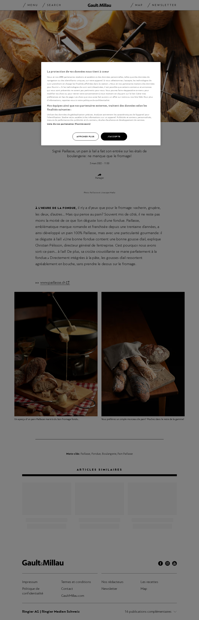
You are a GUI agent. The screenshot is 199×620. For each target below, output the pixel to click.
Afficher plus (85, 136)
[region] (101, 104)
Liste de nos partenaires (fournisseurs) (68, 123)
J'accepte (113, 136)
